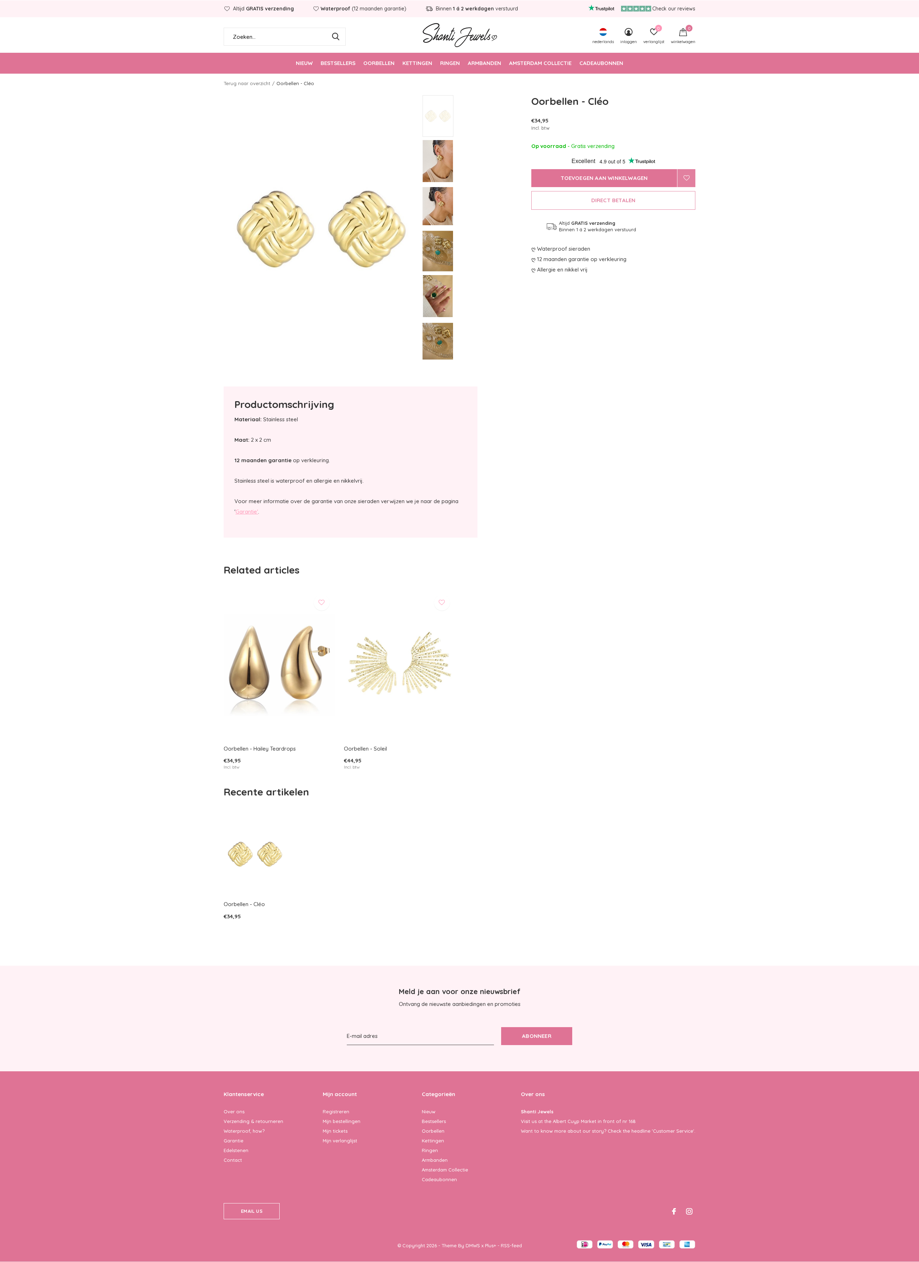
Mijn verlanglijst (340, 1140)
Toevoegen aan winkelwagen (604, 178)
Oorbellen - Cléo (244, 904)
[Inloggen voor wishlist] (686, 178)
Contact (233, 1160)
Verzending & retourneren (253, 1121)
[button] (474, 116)
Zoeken (336, 37)
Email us (251, 1211)
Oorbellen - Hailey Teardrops (260, 748)
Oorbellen (379, 63)
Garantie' (246, 511)
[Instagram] (689, 1211)
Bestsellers (338, 63)
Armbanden (484, 63)
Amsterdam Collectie (540, 63)
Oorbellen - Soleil (365, 748)
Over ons (234, 1111)
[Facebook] (674, 1211)
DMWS (473, 1245)
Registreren (336, 1111)
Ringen (450, 63)
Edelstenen (236, 1150)
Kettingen (417, 63)
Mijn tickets (335, 1131)
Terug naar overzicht (247, 83)
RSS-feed (511, 1245)
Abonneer (536, 1036)
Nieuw (304, 63)
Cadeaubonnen (601, 63)
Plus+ (490, 1245)
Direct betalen (613, 200)
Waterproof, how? (244, 1131)
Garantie (233, 1140)
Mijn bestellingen (341, 1121)
